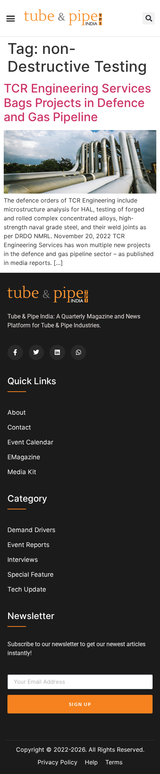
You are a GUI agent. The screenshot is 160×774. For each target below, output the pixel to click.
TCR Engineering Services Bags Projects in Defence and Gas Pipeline (77, 102)
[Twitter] (36, 352)
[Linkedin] (57, 352)
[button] (11, 18)
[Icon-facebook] (15, 352)
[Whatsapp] (78, 352)
